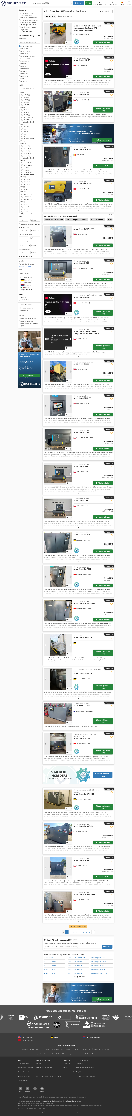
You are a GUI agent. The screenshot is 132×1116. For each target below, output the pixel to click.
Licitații (24, 310)
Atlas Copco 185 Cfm (51, 965)
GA (23, 143)
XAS (23, 92)
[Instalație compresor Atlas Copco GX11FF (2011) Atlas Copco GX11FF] (58, 743)
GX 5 (26, 204)
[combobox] (29, 273)
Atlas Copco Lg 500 (98, 965)
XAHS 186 (28, 197)
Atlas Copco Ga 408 (75, 973)
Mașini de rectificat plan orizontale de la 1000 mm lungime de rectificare (58, 1054)
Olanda (27, 285)
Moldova (25, 266)
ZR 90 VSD (28, 165)
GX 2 (26, 209)
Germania (29, 280)
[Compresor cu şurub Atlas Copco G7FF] (58, 508)
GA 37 (27, 151)
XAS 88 (27, 100)
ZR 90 (26, 110)
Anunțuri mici (27, 308)
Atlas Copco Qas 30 (98, 969)
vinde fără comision (29, 375)
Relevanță (105, 11)
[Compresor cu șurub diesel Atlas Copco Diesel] (58, 371)
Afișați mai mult (79, 977)
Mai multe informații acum (102, 775)
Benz (24, 54)
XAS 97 (27, 102)
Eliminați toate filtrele (66, 16)
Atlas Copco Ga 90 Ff (98, 961)
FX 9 (26, 132)
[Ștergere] (72, 3)
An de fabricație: (24, 227)
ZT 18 (26, 167)
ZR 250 (27, 115)
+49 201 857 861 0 (60, 1037)
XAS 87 (27, 97)
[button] (129, 3)
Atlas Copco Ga (49, 969)
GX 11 (26, 207)
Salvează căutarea (79, 927)
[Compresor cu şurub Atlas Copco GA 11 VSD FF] (58, 902)
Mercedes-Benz (27, 56)
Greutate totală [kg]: (25, 235)
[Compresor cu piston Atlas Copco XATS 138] (58, 191)
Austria (27, 282)
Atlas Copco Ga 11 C (51, 973)
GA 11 (27, 146)
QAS (23, 177)
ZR (23, 107)
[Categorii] (28, 3)
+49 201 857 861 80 (93, 1037)
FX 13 (26, 127)
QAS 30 (27, 184)
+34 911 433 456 (27, 1040)
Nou (23, 297)
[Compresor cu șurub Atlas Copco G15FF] (58, 270)
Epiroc (24, 71)
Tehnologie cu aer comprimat (27, 14)
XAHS (23, 192)
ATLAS (24, 49)
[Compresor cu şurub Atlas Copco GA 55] (58, 101)
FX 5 (26, 129)
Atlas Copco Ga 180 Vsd (76, 958)
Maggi (76, 1049)
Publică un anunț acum (102, 140)
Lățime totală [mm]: (25, 249)
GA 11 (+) (28, 148)
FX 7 (26, 137)
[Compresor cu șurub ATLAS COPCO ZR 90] (58, 713)
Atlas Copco (26, 46)
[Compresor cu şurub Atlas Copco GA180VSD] (58, 833)
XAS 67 (27, 95)
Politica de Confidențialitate (53, 1112)
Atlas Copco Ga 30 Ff (75, 965)
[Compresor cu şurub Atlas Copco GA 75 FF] (58, 576)
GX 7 (26, 212)
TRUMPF (25, 59)
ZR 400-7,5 (28, 120)
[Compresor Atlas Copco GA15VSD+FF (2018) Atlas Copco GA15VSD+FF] (58, 679)
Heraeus (25, 74)
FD (23, 187)
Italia (26, 287)
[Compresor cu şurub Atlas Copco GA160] (58, 867)
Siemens (25, 61)
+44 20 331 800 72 (28, 1037)
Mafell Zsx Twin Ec (91, 1054)
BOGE (24, 66)
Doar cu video (27, 321)
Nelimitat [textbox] (24, 273)
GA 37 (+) (28, 153)
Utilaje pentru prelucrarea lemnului (29, 28)
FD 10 (26, 189)
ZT (23, 160)
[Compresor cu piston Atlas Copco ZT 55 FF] (58, 405)
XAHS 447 (28, 199)
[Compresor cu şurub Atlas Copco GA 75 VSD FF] (58, 610)
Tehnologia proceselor (29, 20)
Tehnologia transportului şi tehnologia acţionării (30, 24)
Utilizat (25, 300)
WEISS (24, 81)
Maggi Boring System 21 (102, 1049)
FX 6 (26, 134)
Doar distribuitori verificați (29, 325)
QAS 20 (27, 182)
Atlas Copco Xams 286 (99, 973)
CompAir (25, 69)
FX (23, 124)
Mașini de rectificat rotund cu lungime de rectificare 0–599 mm (42, 1049)
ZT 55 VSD (28, 172)
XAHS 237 (28, 194)
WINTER (25, 51)
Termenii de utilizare (69, 1112)
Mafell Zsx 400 (86, 1049)
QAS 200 (27, 179)
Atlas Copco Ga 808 (98, 958)
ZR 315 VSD (28, 117)
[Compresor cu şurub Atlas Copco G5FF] (58, 474)
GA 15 (27, 156)
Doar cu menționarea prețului (30, 224)
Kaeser (24, 64)
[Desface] (78, 52)
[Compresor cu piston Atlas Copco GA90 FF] (58, 157)
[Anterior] (45, 33)
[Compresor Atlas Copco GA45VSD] (58, 645)
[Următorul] (70, 33)
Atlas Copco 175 (50, 961)
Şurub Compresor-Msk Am (77, 219)
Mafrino (68, 1049)
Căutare (79, 3)
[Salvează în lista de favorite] (111, 26)
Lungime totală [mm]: (26, 242)
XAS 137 (27, 105)
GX (23, 202)
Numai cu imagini (28, 319)
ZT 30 (26, 170)
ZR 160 (27, 112)
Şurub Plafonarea (97, 219)
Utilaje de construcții (29, 18)
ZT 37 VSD (28, 162)
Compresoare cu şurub (54, 219)
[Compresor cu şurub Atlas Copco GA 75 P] (58, 542)
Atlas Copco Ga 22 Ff (75, 961)
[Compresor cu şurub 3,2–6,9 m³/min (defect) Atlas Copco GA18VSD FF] (58, 799)
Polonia (28, 277)
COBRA (24, 76)
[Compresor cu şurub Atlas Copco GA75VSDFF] (58, 236)
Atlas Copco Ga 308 (75, 969)
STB (23, 79)
